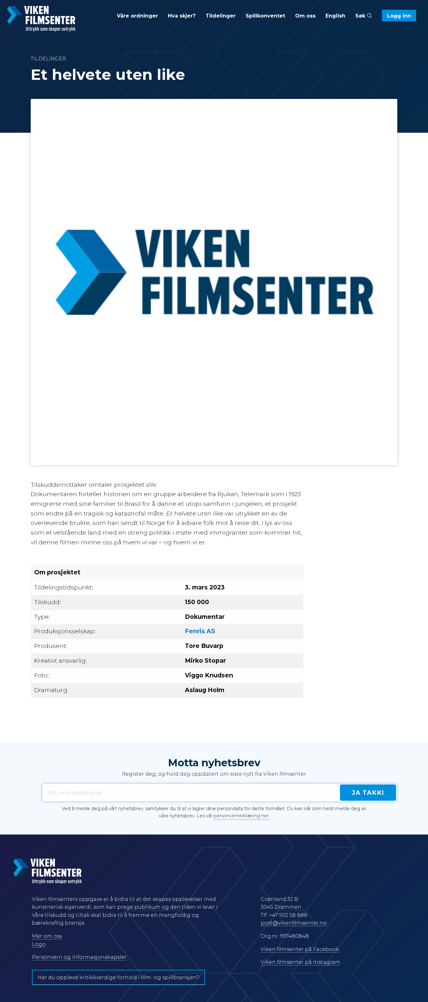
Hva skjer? (182, 16)
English (335, 16)
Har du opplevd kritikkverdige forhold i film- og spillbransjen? (118, 977)
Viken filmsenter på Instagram (300, 962)
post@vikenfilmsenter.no (294, 923)
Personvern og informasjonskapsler (79, 957)
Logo (39, 944)
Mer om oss (47, 936)
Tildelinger (221, 16)
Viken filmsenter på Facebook (300, 949)
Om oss (305, 16)
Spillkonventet (265, 16)
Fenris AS (200, 631)
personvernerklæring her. (241, 816)
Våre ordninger (137, 16)
